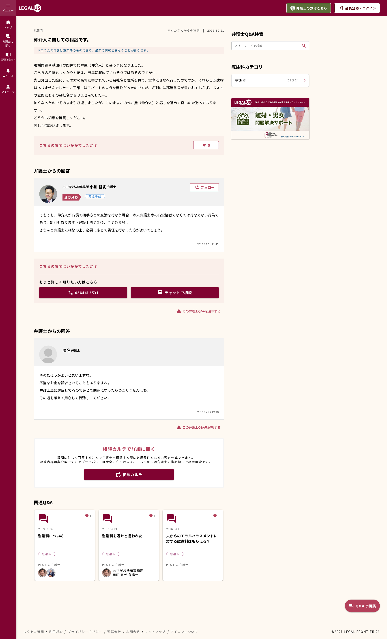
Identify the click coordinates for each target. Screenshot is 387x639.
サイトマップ (155, 631)
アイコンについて (184, 631)
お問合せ (133, 631)
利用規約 (56, 631)
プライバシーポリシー (85, 631)
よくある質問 (33, 631)
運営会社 (114, 631)
